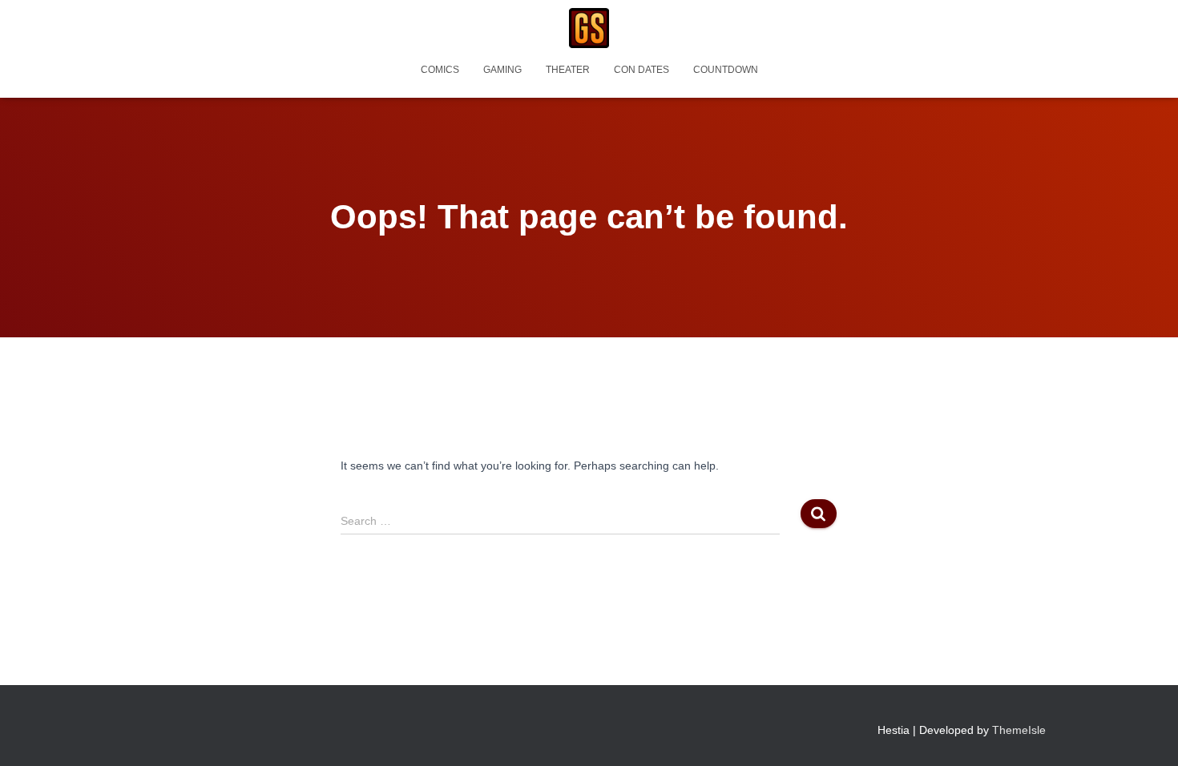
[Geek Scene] (589, 28)
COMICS (440, 69)
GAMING (502, 69)
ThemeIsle (1019, 730)
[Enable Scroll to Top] (1146, 734)
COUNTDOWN (725, 69)
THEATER (568, 69)
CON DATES (641, 69)
